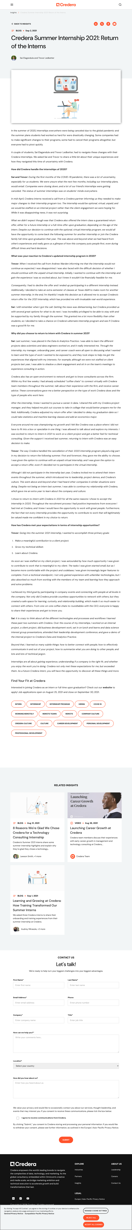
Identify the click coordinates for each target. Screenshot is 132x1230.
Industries (79, 1169)
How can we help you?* (23, 1032)
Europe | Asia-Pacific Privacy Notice (90, 1199)
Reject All (91, 1218)
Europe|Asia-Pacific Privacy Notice (39, 1213)
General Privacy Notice (13, 1213)
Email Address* (20, 997)
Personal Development (98, 723)
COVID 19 (98, 704)
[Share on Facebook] (108, 24)
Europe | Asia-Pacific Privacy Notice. (101, 1127)
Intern (18, 704)
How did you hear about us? (25, 1078)
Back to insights (22, 24)
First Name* (18, 980)
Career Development (67, 723)
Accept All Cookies (93, 1224)
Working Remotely (24, 714)
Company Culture (90, 714)
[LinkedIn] (13, 1198)
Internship (35, 704)
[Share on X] (102, 24)
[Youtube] (28, 1198)
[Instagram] (21, 1198)
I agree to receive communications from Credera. (44, 1118)
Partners (78, 1176)
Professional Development (28, 733)
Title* (70, 1015)
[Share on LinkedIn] (96, 24)
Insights (13, 12)
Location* (17, 1061)
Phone (71, 997)
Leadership (116, 1169)
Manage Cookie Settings (96, 1211)
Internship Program (60, 704)
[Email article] (114, 24)
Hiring (82, 704)
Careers (114, 1176)
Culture (44, 723)
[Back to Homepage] (66, 4)
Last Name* (73, 980)
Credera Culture (23, 723)
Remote (69, 714)
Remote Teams (50, 714)
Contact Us (116, 1183)
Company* (18, 1015)
